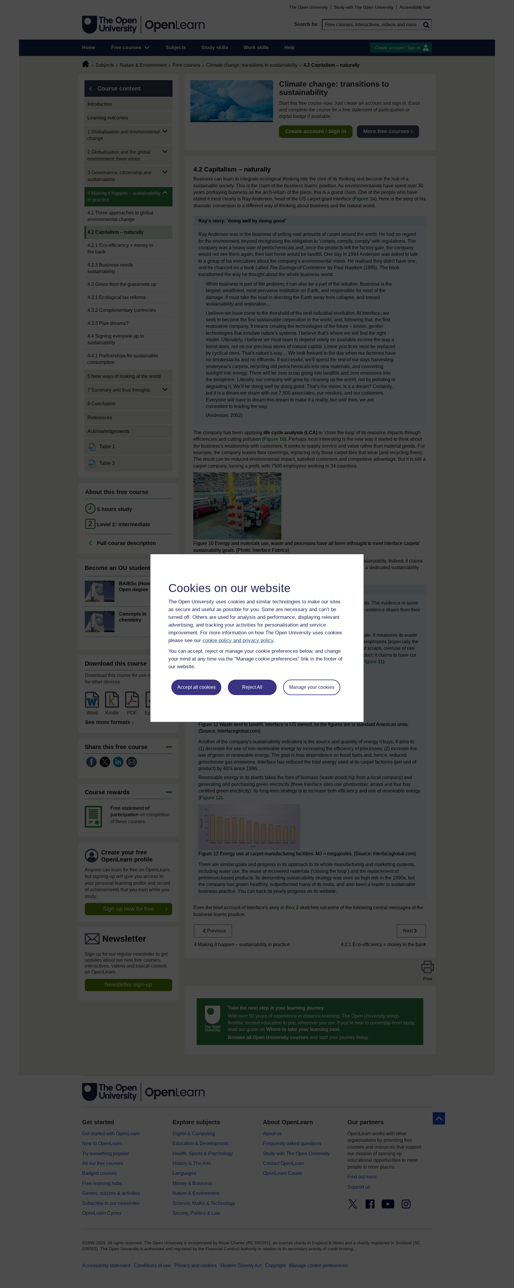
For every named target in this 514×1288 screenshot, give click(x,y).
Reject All (252, 687)
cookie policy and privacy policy (238, 640)
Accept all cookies (196, 687)
